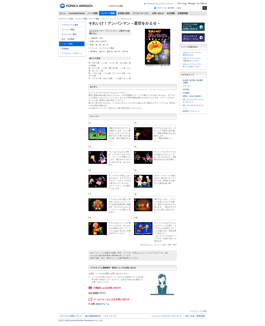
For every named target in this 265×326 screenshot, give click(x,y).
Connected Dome (77, 13)
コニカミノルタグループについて (167, 315)
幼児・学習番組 (68, 39)
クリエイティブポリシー (72, 53)
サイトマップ (110, 315)
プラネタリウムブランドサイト (160, 3)
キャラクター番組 (69, 34)
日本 (172, 7)
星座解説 (65, 48)
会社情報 (171, 13)
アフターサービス (141, 13)
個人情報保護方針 (93, 315)
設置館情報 (183, 13)
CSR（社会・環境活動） (196, 315)
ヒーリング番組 (68, 29)
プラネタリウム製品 (65, 18)
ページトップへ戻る (198, 311)
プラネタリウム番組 (70, 24)
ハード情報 (93, 13)
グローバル (162, 7)
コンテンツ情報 (108, 13)
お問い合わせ (158, 13)
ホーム (63, 13)
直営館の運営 (124, 13)
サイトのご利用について (71, 315)
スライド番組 (94, 18)
